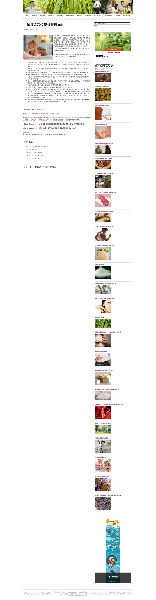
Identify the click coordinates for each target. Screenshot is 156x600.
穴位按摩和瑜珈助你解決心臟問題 (37, 146)
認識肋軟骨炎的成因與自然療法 (105, 283)
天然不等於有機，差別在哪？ (105, 173)
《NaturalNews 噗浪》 (35, 128)
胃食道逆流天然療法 (102, 438)
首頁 (27, 16)
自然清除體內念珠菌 (102, 105)
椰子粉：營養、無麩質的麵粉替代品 (107, 389)
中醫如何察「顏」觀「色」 (34, 155)
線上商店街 (126, 16)
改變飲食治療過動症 (102, 476)
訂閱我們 (117, 16)
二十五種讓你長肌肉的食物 (104, 226)
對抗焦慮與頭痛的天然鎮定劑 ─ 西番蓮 (108, 332)
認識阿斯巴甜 (99, 264)
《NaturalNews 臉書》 (35, 124)
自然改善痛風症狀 (101, 124)
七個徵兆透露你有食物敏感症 (105, 245)
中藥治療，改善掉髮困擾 (34, 152)
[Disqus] (57, 197)
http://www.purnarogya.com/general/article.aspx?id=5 (41, 113)
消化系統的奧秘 (31, 149)
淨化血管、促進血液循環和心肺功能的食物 (109, 404)
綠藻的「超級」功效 (102, 317)
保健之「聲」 (98, 16)
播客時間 (79, 16)
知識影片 (60, 16)
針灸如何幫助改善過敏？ (34, 158)
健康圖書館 (108, 16)
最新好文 (34, 16)
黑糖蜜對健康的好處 (102, 72)
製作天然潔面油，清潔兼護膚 (105, 298)
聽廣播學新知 (69, 16)
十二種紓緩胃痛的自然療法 (104, 211)
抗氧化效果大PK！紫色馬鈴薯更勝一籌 (108, 495)
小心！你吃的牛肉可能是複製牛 (105, 192)
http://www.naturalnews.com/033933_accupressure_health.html (44, 134)
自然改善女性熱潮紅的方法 (104, 144)
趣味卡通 (88, 16)
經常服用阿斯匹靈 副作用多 (104, 370)
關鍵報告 (51, 16)
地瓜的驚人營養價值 (102, 86)
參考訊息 (43, 16)
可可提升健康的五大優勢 (103, 158)
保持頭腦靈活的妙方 (102, 457)
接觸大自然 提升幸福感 (103, 423)
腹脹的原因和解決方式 (102, 351)
